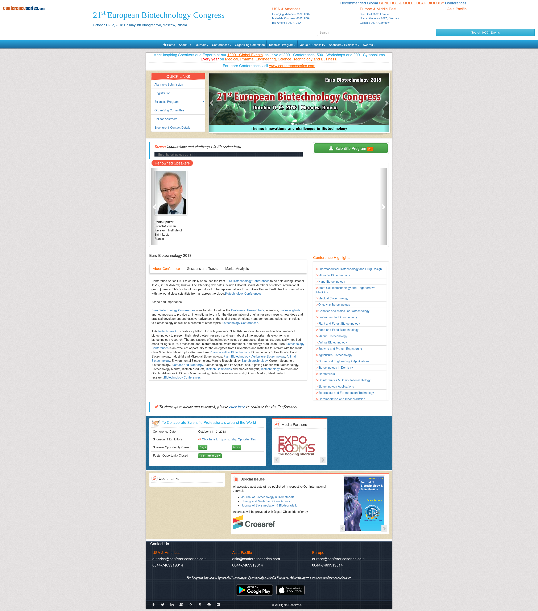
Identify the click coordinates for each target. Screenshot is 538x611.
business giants (290, 310)
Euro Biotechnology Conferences (248, 281)
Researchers (255, 310)
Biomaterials (326, 374)
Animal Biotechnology (332, 342)
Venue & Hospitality (312, 45)
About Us (185, 45)
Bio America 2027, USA (286, 23)
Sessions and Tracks (202, 268)
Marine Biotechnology (332, 336)
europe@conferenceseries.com (338, 558)
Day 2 (236, 447)
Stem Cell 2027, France (374, 14)
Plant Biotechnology (237, 356)
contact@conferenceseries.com (330, 578)
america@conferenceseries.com (179, 558)
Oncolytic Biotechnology (334, 304)
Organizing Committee (250, 45)
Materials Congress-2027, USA (291, 18)
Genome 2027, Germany (375, 23)
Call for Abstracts (165, 119)
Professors (238, 310)
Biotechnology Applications (336, 386)
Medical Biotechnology (333, 298)
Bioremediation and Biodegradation (341, 399)
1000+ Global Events (245, 54)
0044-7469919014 (167, 565)
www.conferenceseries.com (292, 65)
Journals (200, 45)
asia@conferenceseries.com (256, 558)
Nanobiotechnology (255, 360)
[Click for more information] (300, 446)
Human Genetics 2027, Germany (380, 18)
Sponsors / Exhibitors (343, 45)
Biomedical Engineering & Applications (343, 361)
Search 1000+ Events (485, 32)
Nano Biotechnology (331, 281)
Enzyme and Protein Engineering (340, 348)
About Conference (166, 268)
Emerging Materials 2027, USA (291, 14)
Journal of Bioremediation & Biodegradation (270, 505)
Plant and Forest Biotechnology (339, 323)
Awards (368, 45)
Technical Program (281, 45)
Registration (162, 93)
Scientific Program (166, 101)
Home (170, 45)
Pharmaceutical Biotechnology (230, 352)
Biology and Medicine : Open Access (265, 501)
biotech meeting (168, 331)
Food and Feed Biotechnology (338, 330)
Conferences (220, 45)
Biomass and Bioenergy (187, 365)
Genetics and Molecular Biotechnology (343, 311)
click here (237, 407)
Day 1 (202, 447)
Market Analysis (237, 268)
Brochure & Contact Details (172, 127)
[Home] (45, 8)
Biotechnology (270, 369)
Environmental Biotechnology (337, 317)
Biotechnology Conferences (243, 293)
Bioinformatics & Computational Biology (344, 380)
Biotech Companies (219, 369)
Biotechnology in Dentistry (335, 367)
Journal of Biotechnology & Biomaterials (267, 497)
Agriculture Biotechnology (268, 356)
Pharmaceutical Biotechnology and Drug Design (350, 269)
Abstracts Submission (168, 84)
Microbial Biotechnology (334, 275)
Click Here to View (209, 455)
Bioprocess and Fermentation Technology (346, 392)
